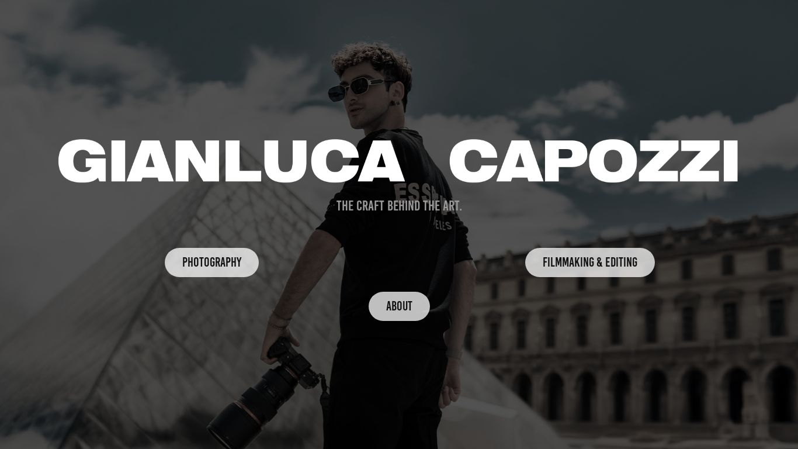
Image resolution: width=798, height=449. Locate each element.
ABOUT (399, 306)
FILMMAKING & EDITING (590, 262)
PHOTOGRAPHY (211, 262)
